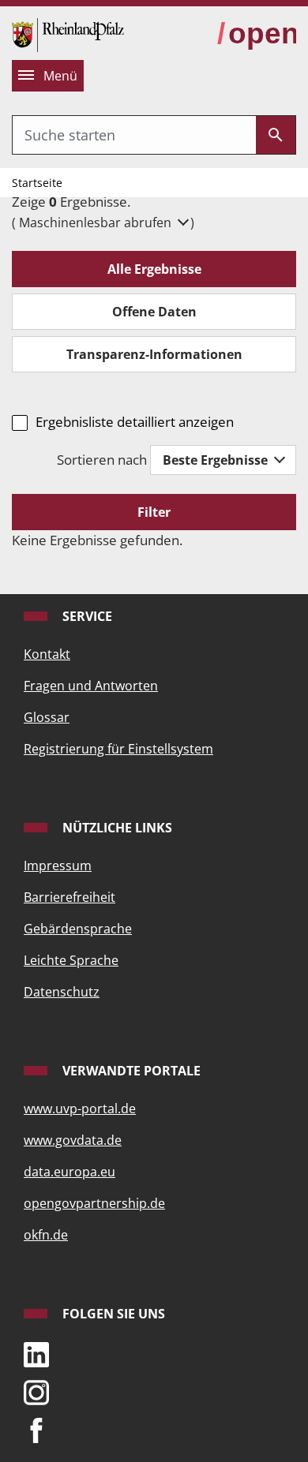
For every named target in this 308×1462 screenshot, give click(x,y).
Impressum (58, 865)
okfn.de (46, 1234)
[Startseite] (68, 33)
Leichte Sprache (71, 960)
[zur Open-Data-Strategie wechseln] (256, 34)
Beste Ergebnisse (217, 460)
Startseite (37, 182)
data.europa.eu (69, 1171)
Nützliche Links (115, 827)
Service (85, 616)
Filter (154, 512)
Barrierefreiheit (69, 897)
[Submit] (275, 135)
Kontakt (47, 654)
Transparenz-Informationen (154, 354)
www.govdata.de (73, 1140)
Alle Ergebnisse (154, 269)
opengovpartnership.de (94, 1203)
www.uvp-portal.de (80, 1108)
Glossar (46, 717)
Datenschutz (62, 991)
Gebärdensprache (78, 928)
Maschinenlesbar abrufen (97, 222)
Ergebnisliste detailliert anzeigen (135, 422)
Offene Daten (154, 311)
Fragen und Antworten (91, 685)
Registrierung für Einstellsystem (118, 748)
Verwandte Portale (130, 1070)
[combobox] (134, 135)
